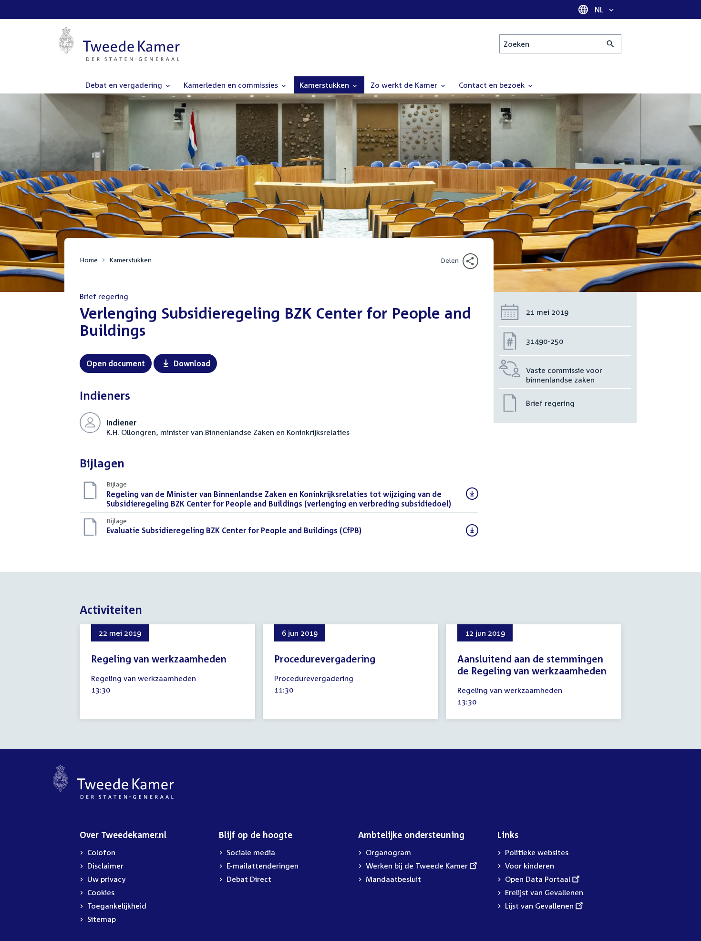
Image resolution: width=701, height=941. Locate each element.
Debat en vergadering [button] (124, 85)
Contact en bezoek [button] (492, 85)
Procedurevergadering (324, 658)
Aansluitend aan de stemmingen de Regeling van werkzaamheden (532, 664)
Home (89, 260)
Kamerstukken (130, 260)
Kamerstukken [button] (325, 85)
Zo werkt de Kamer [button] (405, 85)
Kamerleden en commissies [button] (232, 85)
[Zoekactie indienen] (610, 43)
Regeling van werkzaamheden (159, 658)
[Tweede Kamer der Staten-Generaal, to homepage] (119, 44)
